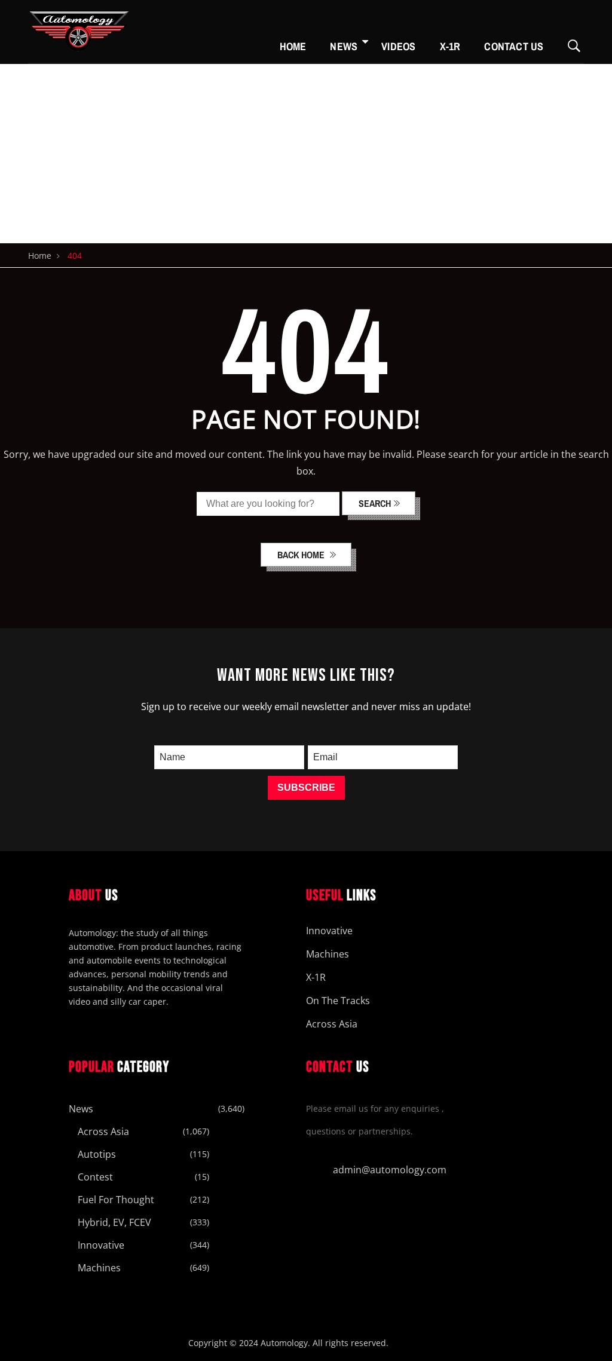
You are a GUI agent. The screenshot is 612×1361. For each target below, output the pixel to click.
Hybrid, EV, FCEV (114, 1222)
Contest (95, 1176)
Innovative (329, 930)
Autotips (97, 1154)
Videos (398, 46)
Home (293, 46)
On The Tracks (338, 1000)
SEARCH (375, 503)
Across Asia (331, 1023)
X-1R (450, 46)
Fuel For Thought (116, 1199)
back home (302, 554)
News (343, 46)
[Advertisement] (306, 153)
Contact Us (513, 46)
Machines (327, 954)
